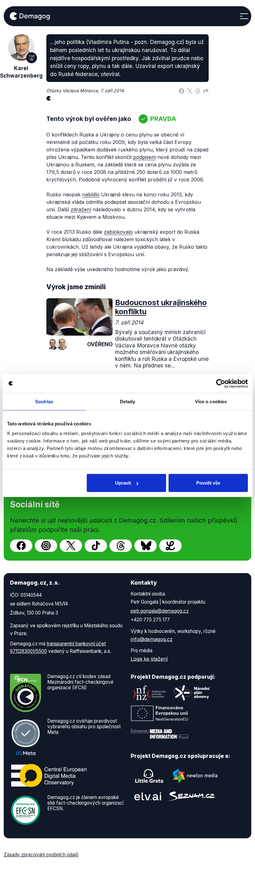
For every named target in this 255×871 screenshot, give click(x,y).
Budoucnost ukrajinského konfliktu (161, 307)
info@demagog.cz (152, 639)
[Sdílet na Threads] (198, 90)
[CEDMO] (49, 775)
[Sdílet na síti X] (189, 90)
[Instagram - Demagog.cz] (46, 545)
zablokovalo (118, 232)
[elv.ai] (147, 796)
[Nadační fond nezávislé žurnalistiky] (149, 693)
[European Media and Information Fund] (159, 734)
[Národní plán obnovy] (191, 693)
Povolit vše (208, 483)
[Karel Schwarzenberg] (62, 344)
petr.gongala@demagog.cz (160, 611)
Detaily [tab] (127, 401)
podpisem (144, 157)
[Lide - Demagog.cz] (170, 545)
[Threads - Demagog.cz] (120, 545)
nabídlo (91, 194)
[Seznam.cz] (192, 796)
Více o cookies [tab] (211, 401)
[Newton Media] (195, 776)
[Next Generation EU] (159, 713)
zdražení (81, 209)
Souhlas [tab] (44, 401)
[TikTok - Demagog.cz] (96, 545)
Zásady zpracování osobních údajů (41, 855)
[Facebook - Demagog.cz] (21, 545)
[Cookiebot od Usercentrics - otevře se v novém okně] (220, 383)
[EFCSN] (25, 809)
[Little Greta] (149, 776)
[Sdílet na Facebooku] (181, 90)
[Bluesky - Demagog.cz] (145, 545)
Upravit (123, 483)
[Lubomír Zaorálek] (52, 344)
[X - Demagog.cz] (71, 545)
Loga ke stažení (149, 659)
